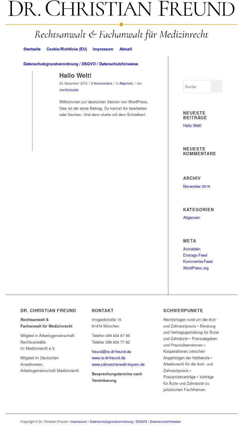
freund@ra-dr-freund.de (111, 351)
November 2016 (196, 186)
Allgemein (126, 83)
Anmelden (191, 249)
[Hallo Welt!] (32, 85)
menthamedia (69, 90)
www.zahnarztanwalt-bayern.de (118, 364)
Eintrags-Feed (195, 255)
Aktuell (125, 49)
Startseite (32, 49)
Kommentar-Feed (197, 261)
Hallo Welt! (75, 75)
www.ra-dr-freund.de (108, 357)
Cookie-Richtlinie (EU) (67, 49)
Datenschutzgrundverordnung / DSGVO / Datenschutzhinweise (80, 63)
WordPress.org (196, 268)
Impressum (103, 49)
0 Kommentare (101, 83)
